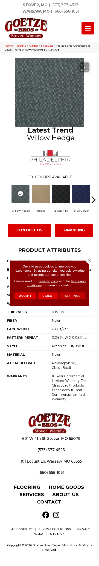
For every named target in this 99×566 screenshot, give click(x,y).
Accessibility (21, 529)
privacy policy (48, 281)
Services (32, 494)
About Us (65, 494)
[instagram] (56, 515)
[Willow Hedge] (20, 194)
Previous (8, 193)
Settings (72, 295)
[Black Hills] (61, 194)
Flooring (20, 45)
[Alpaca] (41, 194)
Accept (25, 295)
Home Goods (66, 487)
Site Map (57, 533)
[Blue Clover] (81, 194)
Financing (74, 230)
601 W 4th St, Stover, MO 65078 (51, 438)
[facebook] (45, 515)
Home (9, 45)
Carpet (33, 45)
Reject (48, 295)
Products (47, 45)
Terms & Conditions (55, 529)
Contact (49, 502)
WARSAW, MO (36, 11)
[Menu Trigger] (88, 28)
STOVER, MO (35, 5)
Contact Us (29, 230)
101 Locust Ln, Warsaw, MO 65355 (51, 461)
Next (93, 193)
